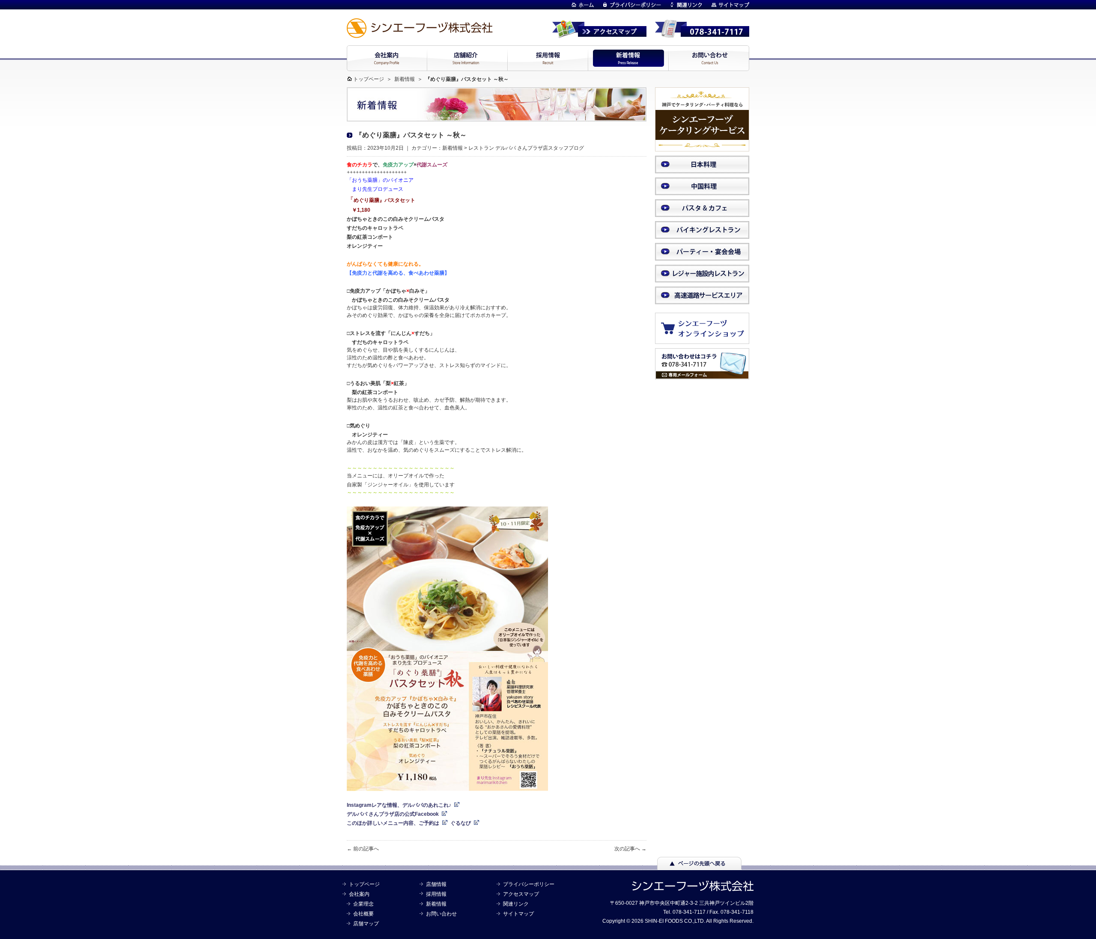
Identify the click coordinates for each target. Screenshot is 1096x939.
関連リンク (516, 904)
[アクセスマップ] (599, 34)
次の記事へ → (630, 849)
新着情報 (404, 79)
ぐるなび (460, 823)
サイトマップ (518, 914)
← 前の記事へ (363, 849)
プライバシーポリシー (528, 884)
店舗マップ (366, 924)
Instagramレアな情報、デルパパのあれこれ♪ (399, 805)
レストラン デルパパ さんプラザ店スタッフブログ (526, 148)
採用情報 (436, 894)
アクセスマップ (521, 894)
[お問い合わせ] (702, 376)
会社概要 (363, 914)
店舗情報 (436, 884)
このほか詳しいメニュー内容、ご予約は (393, 823)
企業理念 (363, 904)
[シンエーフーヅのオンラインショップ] (706, 339)
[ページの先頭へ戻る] (699, 866)
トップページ (368, 79)
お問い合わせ (441, 914)
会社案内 (359, 894)
